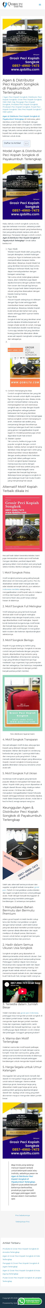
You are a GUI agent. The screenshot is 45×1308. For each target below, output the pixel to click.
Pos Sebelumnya (22, 1215)
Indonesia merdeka (11, 589)
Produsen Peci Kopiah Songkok (16, 107)
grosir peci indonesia (29, 1013)
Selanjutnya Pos (22, 1222)
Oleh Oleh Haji (9, 102)
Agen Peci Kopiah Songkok (15, 97)
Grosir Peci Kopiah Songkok (30, 100)
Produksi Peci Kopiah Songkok (24, 104)
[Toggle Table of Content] (25, 144)
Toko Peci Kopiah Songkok (29, 109)
